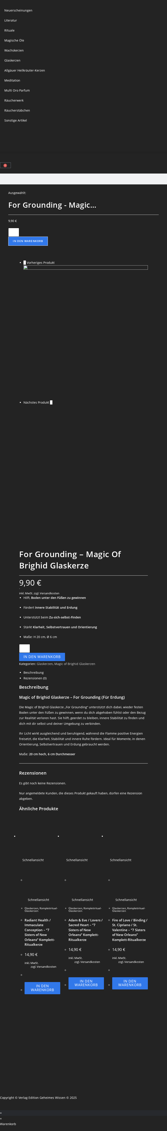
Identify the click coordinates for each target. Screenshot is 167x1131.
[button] (83, 152)
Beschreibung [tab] (33, 672)
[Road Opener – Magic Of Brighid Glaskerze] (85, 472)
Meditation (12, 80)
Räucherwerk (13, 100)
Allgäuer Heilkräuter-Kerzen (24, 70)
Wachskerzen (14, 50)
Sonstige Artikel (15, 120)
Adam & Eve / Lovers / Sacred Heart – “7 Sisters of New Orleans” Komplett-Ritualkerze (85, 930)
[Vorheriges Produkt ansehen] (24, 263)
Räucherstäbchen (17, 110)
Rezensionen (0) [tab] (35, 678)
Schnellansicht (33, 860)
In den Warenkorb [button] (42, 988)
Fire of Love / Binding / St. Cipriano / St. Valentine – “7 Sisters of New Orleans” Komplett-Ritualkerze (129, 930)
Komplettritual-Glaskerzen (41, 909)
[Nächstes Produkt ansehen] (51, 402)
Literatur (10, 20)
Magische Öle (14, 40)
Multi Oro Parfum (17, 90)
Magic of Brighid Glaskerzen (74, 664)
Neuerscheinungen (18, 10)
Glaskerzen (12, 60)
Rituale (9, 30)
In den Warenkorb (28, 241)
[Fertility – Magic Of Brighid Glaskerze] (85, 332)
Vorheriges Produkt (41, 263)
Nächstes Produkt (36, 402)
